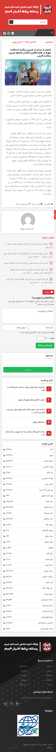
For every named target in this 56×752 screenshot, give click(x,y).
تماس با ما (12, 747)
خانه (15, 744)
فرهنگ (48, 675)
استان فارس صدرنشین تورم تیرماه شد (26, 263)
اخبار (49, 666)
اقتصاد (48, 679)
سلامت (23, 670)
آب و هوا (23, 684)
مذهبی (23, 679)
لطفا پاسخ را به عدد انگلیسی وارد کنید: (37, 332)
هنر (49, 684)
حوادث (23, 675)
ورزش (48, 670)
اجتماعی (23, 666)
